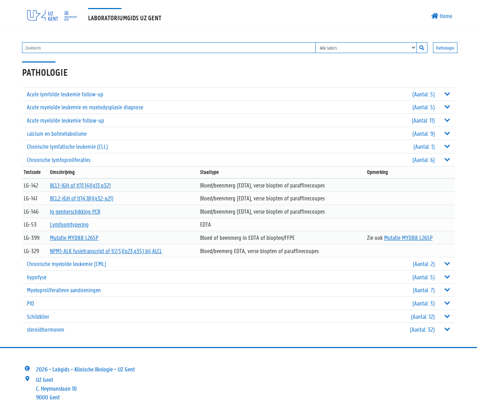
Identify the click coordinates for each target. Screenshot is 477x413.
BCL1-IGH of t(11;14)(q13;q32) (80, 185)
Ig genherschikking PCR (75, 211)
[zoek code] (421, 47)
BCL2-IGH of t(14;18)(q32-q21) (81, 198)
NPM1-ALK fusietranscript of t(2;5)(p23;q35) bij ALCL (106, 251)
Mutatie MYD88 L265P (74, 237)
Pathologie (445, 48)
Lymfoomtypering (69, 224)
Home (445, 16)
